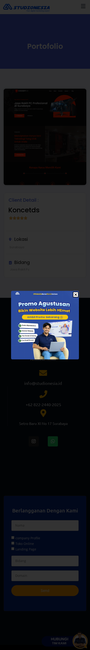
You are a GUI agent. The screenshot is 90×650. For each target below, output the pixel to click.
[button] (76, 294)
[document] (45, 325)
